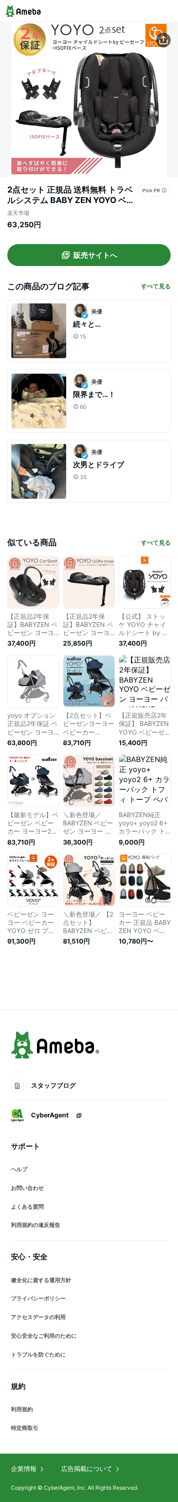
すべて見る (156, 286)
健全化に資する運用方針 (41, 1280)
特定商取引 (24, 1427)
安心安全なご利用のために (44, 1335)
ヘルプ (19, 1169)
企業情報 (24, 1468)
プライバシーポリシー (38, 1298)
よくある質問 (27, 1206)
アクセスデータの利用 (38, 1317)
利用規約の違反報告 (35, 1224)
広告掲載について (86, 1468)
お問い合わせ (27, 1187)
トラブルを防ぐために (38, 1354)
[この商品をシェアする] (163, 40)
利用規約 (22, 1409)
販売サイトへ (95, 255)
